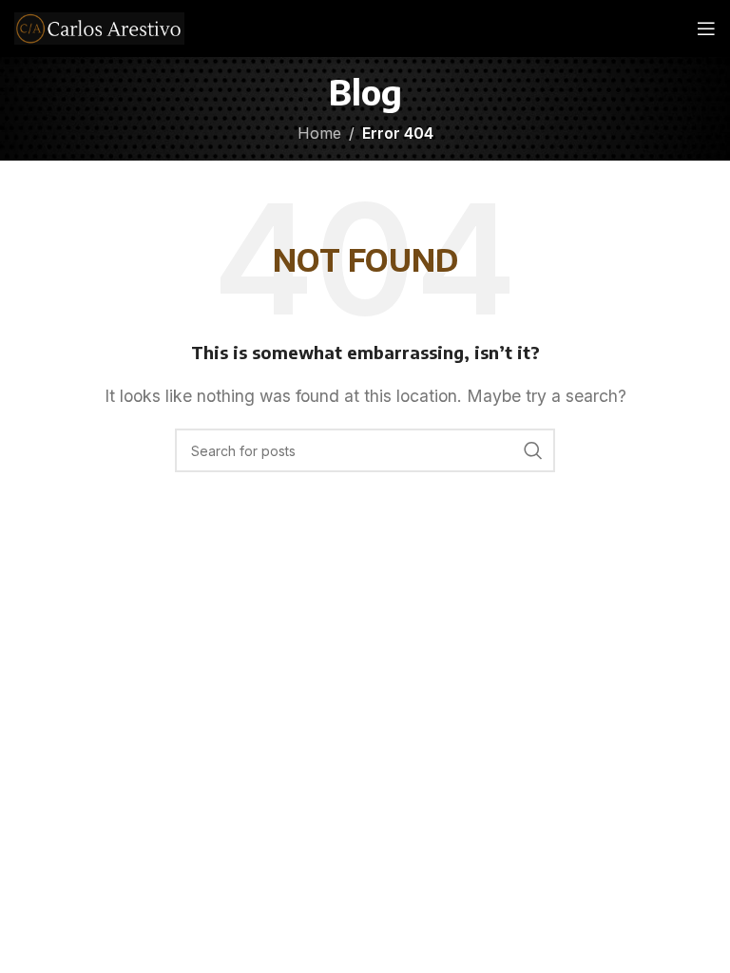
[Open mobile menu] (706, 29)
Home (319, 133)
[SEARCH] (533, 450)
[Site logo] (99, 26)
